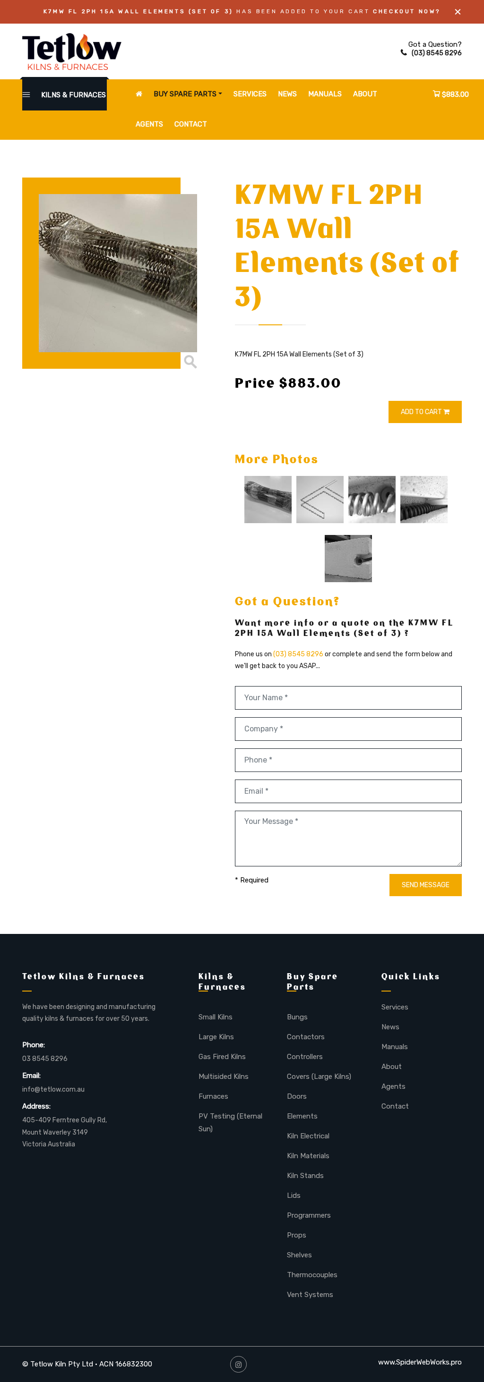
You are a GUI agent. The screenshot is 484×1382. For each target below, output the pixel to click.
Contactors (306, 1037)
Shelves (299, 1255)
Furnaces (213, 1096)
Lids (294, 1195)
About (365, 94)
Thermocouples (312, 1275)
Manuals (325, 94)
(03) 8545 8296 (437, 53)
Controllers (305, 1056)
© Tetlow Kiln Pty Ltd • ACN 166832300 (87, 1364)
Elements (302, 1116)
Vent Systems (310, 1294)
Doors (297, 1096)
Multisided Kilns (224, 1076)
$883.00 (454, 94)
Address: (36, 1106)
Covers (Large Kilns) (319, 1076)
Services (250, 94)
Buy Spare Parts (185, 94)
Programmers (309, 1215)
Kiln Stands (305, 1175)
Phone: (33, 1045)
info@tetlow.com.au (53, 1089)
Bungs (297, 1017)
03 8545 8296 (45, 1059)
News (287, 94)
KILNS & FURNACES (72, 95)
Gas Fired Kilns (222, 1056)
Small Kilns (216, 1017)
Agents (149, 124)
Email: (31, 1075)
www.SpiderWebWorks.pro (420, 1362)
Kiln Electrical (308, 1136)
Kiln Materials (308, 1156)
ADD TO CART (422, 412)
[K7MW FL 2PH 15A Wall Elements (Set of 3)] (109, 273)
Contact (190, 124)
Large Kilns (216, 1037)
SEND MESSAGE (425, 885)
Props (296, 1235)
